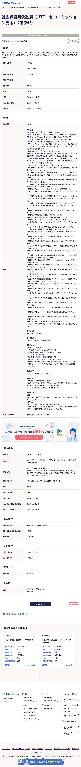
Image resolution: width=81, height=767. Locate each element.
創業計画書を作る (49, 697)
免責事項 (27, 749)
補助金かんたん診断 (29, 712)
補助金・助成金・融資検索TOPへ (17, 614)
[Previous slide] (37, 674)
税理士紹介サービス (69, 708)
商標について (75, 749)
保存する (75, 41)
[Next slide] (43, 674)
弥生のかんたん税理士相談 (70, 716)
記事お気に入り (28, 701)
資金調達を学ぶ (28, 697)
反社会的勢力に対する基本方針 (62, 749)
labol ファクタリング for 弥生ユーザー (69, 733)
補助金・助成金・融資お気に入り (30, 719)
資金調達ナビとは (8, 698)
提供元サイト (40, 604)
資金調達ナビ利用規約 (37, 749)
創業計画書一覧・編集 (50, 701)
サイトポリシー (6, 749)
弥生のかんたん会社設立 (70, 700)
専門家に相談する (49, 709)
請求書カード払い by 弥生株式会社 (70, 728)
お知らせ (6, 702)
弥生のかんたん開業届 (70, 705)
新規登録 (71, 3)
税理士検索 (67, 711)
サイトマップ (48, 749)
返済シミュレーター (29, 715)
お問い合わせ (35, 753)
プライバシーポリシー (18, 749)
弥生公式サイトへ (45, 753)
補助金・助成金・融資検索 (17, 7)
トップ (3, 7)
